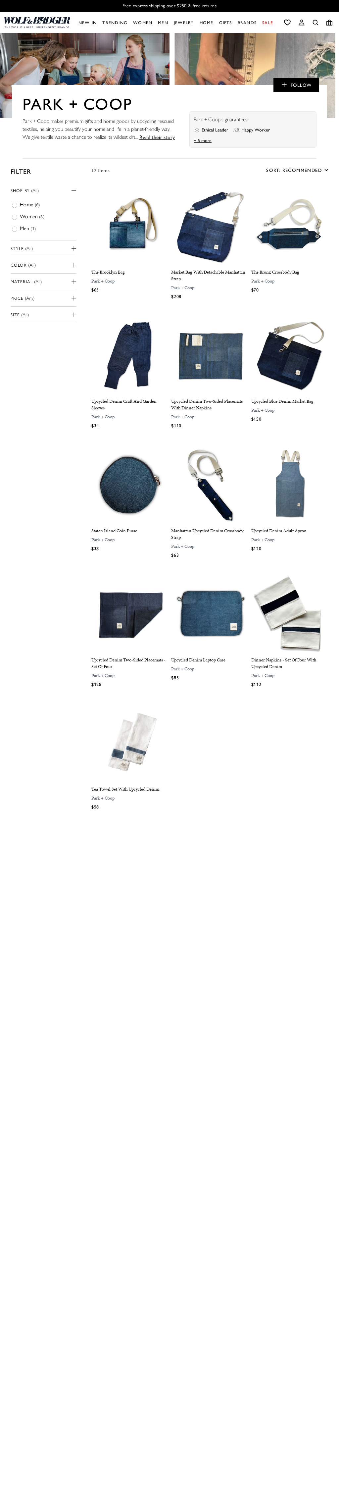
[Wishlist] (287, 22)
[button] (301, 22)
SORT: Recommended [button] (294, 170)
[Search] (315, 22)
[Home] (37, 22)
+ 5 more (203, 140)
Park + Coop (103, 281)
